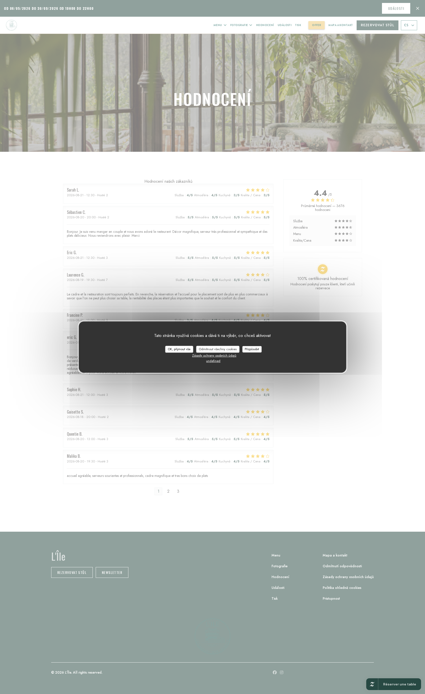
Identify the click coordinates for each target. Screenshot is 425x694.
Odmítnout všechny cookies (218, 349)
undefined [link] (213, 361)
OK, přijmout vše (179, 349)
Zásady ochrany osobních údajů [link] (214, 355)
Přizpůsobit (252, 349)
